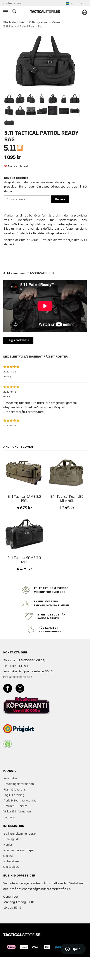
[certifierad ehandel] (7, 744)
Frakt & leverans (14, 789)
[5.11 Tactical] (14, 147)
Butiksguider (12, 839)
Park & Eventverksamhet (20, 800)
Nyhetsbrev (11, 861)
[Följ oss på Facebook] (7, 688)
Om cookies (11, 866)
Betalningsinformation (18, 783)
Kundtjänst (10, 778)
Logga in (9, 817)
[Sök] (15, 11)
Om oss (8, 855)
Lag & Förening (13, 794)
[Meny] (5, 11)
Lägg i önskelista (18, 340)
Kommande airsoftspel (18, 850)
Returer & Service (15, 805)
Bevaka (60, 199)
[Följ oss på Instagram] (20, 688)
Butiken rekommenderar (19, 833)
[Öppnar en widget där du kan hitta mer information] (73, 949)
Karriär (8, 844)
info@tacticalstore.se (17, 676)
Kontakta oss (11, 3)
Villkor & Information (17, 811)
